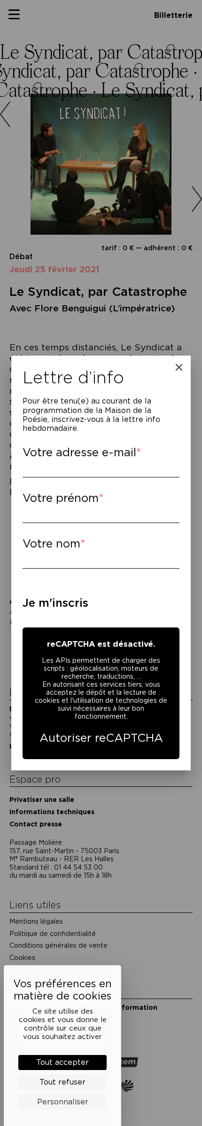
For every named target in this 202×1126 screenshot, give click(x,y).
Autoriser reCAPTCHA (101, 738)
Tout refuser (62, 1082)
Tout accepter (62, 1062)
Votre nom (51, 543)
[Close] (179, 367)
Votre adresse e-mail (79, 452)
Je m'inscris (55, 603)
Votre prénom (61, 498)
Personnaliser (62, 1101)
